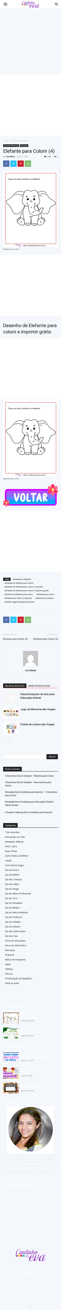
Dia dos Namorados (15, 931)
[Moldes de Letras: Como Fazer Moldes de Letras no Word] (11, 1056)
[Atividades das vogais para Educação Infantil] (11, 1017)
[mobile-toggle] (5, 4)
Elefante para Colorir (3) (15, 639)
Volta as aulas (12, 983)
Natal (7, 964)
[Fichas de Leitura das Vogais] (11, 728)
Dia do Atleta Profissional (18, 893)
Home (6, 140)
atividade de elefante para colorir (19, 583)
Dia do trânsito (12, 926)
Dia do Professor (13, 917)
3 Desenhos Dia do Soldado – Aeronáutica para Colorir (28, 784)
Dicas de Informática (15, 945)
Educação (24, 145)
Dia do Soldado (13, 921)
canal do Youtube (18, 1169)
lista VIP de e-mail (48, 1169)
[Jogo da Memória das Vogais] (11, 713)
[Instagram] (35, 1294)
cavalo (8, 860)
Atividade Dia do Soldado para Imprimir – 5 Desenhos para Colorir (31, 794)
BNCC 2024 (11, 846)
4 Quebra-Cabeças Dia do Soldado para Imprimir (28, 812)
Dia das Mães (12, 884)
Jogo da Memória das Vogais (37, 709)
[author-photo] (30, 666)
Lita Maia (10, 156)
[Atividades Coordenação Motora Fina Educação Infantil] (11, 1088)
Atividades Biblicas (14, 841)
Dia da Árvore (12, 869)
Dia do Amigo (12, 888)
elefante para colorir (45, 594)
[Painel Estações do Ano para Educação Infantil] (11, 697)
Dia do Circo (11, 898)
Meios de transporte (15, 959)
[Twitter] (13, 163)
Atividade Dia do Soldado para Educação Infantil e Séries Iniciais (29, 803)
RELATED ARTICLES (15, 686)
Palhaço (9, 968)
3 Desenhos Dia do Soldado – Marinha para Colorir (29, 776)
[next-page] (10, 740)
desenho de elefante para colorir (19, 594)
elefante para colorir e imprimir (18, 598)
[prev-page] (5, 740)
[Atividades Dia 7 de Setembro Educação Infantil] (11, 1033)
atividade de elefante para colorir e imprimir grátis (27, 590)
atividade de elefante (22, 579)
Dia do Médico (12, 907)
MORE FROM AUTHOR (39, 686)
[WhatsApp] (28, 163)
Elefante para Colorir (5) (45, 639)
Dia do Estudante (14, 902)
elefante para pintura (44, 598)
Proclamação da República (18, 978)
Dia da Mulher (12, 874)
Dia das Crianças (13, 879)
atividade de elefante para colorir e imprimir (24, 587)
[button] (56, 4)
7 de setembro (12, 832)
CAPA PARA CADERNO (16, 855)
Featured (9, 954)
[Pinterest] (21, 163)
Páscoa (9, 973)
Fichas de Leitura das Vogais (37, 724)
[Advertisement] (30, 40)
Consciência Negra (14, 865)
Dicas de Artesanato (21, 140)
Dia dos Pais (11, 935)
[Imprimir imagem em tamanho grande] (11, 1072)
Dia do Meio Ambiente (16, 912)
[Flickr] (26, 1294)
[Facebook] (6, 163)
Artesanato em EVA (15, 836)
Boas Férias (11, 851)
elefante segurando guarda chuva (19, 602)
